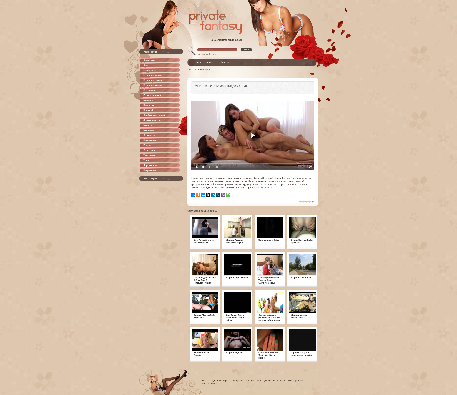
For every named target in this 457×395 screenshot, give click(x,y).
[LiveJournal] (218, 195)
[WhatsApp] (228, 195)
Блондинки (149, 70)
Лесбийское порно (154, 115)
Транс (146, 160)
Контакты (226, 62)
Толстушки (149, 155)
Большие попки (152, 75)
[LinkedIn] (213, 195)
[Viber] (223, 195)
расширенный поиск (207, 54)
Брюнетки (149, 90)
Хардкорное (150, 165)
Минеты (147, 125)
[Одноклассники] (198, 195)
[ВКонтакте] (193, 195)
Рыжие (147, 145)
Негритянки (150, 140)
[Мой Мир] (203, 195)
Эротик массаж (152, 120)
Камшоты (148, 105)
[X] (208, 195)
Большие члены (152, 85)
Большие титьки (152, 80)
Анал (146, 65)
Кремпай (148, 110)
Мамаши (148, 100)
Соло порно (150, 150)
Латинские (149, 135)
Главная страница (203, 62)
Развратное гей (152, 95)
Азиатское (149, 60)
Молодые (148, 130)
